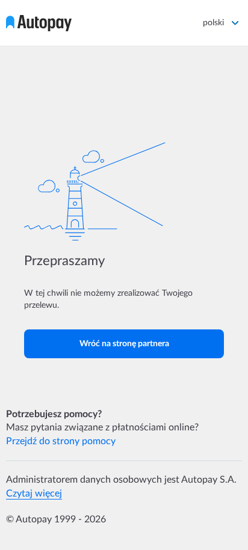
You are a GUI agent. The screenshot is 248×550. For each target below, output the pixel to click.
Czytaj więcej (34, 493)
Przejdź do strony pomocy (61, 441)
